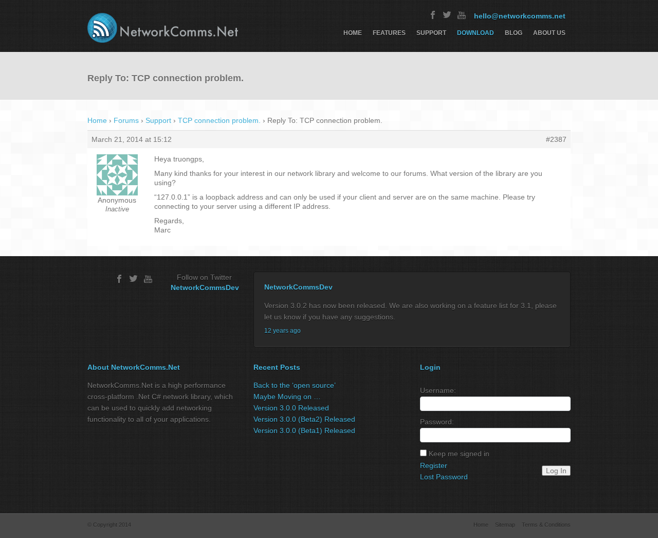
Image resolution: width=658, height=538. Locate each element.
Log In (556, 471)
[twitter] (447, 15)
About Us (549, 33)
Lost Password (444, 477)
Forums (126, 120)
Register (433, 465)
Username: (438, 390)
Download (475, 33)
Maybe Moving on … (287, 396)
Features (389, 33)
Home (352, 33)
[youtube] (461, 15)
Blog (513, 33)
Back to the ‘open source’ (294, 385)
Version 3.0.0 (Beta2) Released (304, 419)
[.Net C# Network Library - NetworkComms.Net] (162, 28)
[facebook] (433, 15)
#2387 (556, 139)
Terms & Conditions (546, 525)
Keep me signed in (459, 453)
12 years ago (282, 330)
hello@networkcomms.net (519, 16)
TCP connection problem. (219, 120)
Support (431, 33)
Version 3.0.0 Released (291, 408)
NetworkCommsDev (205, 287)
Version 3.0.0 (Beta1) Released (304, 430)
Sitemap (505, 525)
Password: (437, 421)
